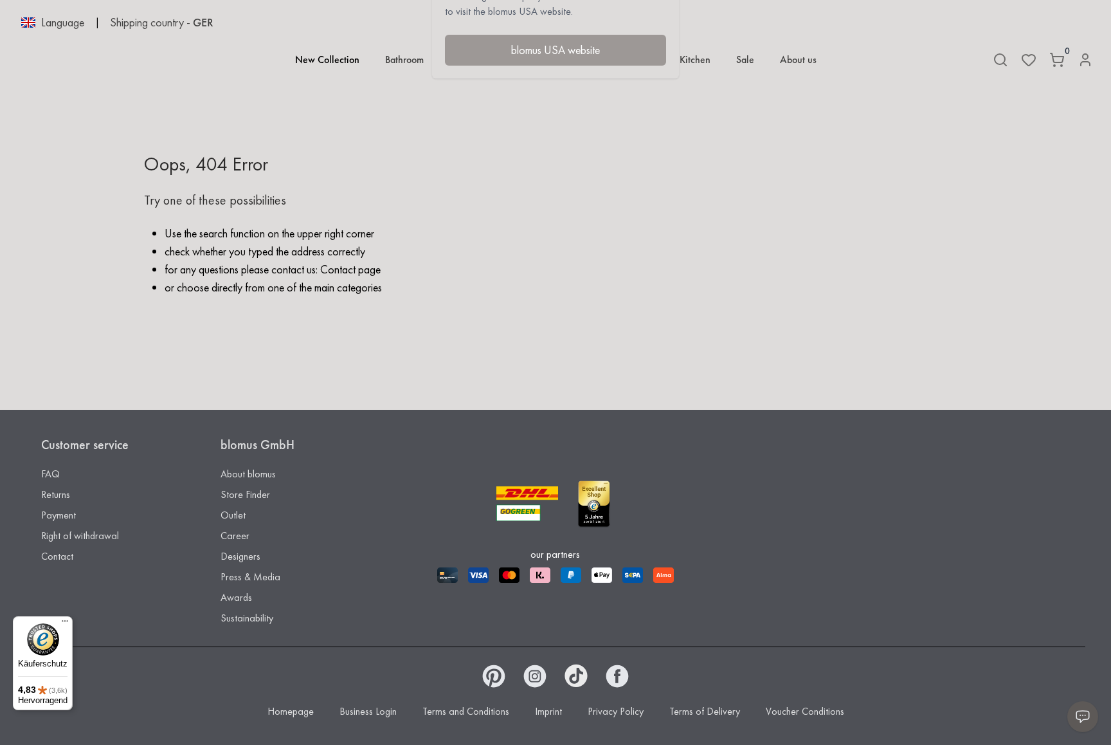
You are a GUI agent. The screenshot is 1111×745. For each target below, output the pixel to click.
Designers (240, 556)
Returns (55, 494)
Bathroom (404, 59)
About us (798, 59)
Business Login (368, 711)
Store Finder (245, 494)
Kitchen (695, 59)
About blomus (248, 474)
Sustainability (247, 618)
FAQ (50, 474)
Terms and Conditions (465, 711)
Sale (745, 59)
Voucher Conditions (805, 711)
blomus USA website (555, 49)
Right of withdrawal (80, 535)
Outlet (233, 515)
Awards (236, 597)
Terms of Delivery (704, 711)
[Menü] (65, 624)
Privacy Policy (616, 711)
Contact (57, 556)
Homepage (290, 711)
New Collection (327, 59)
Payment (58, 515)
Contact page (350, 269)
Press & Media (250, 577)
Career (235, 535)
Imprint (548, 711)
